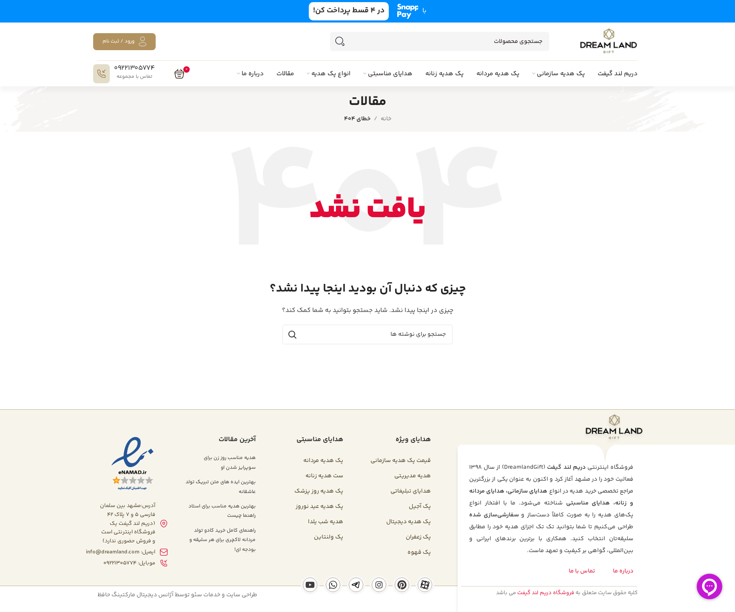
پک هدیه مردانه (323, 460)
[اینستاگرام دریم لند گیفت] (379, 585)
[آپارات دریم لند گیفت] (425, 585)
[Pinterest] (402, 585)
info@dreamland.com (113, 552)
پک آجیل (420, 506)
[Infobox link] (124, 73)
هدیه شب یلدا (325, 522)
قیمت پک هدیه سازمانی (400, 460)
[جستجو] (339, 41)
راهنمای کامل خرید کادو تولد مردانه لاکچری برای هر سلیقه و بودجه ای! (222, 540)
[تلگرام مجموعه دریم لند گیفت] (356, 585)
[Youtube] (310, 585)
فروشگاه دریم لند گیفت (545, 593)
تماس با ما (582, 571)
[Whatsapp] (333, 585)
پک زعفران (418, 537)
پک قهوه (419, 552)
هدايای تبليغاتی (410, 491)
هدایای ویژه (413, 439)
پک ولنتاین (328, 537)
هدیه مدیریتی (412, 476)
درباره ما (623, 571)
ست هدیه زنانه (324, 476)
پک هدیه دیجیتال (408, 522)
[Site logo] (608, 41)
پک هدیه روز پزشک (318, 491)
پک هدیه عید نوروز (319, 506)
